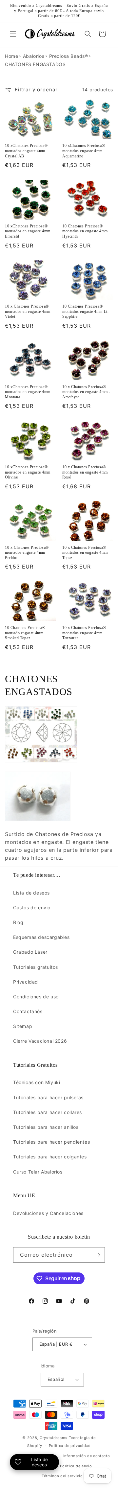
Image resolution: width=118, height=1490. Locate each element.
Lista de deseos (31, 893)
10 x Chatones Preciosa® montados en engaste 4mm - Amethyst (86, 391)
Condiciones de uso (36, 996)
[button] (13, 34)
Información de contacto (86, 1456)
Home (11, 56)
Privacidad (25, 982)
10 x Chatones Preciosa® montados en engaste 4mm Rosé (85, 472)
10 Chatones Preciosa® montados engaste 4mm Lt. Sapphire (85, 311)
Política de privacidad (70, 1445)
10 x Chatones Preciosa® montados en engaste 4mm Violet (27, 311)
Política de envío (76, 1466)
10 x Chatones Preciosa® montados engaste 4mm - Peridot (27, 552)
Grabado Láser (30, 952)
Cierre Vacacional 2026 (40, 1041)
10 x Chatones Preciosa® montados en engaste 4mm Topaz (85, 552)
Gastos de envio (31, 907)
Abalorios (33, 56)
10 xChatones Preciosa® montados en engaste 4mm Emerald (27, 231)
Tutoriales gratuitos (35, 967)
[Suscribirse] (97, 1255)
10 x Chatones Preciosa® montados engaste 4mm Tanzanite (84, 632)
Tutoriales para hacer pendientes (51, 1142)
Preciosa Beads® (68, 56)
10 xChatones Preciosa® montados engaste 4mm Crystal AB (26, 150)
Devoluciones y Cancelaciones (48, 1213)
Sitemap (22, 1026)
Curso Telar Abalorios (38, 1172)
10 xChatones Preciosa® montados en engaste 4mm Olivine (27, 472)
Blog (18, 922)
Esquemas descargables (41, 937)
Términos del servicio (62, 1476)
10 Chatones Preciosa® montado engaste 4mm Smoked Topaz (25, 632)
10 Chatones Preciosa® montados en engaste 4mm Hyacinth (85, 231)
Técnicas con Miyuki (36, 1082)
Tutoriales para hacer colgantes (50, 1156)
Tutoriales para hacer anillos (45, 1127)
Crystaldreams (54, 1437)
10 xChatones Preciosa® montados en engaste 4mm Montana (27, 391)
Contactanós (28, 1011)
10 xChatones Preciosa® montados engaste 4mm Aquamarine (83, 150)
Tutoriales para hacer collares (47, 1112)
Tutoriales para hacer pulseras (48, 1097)
